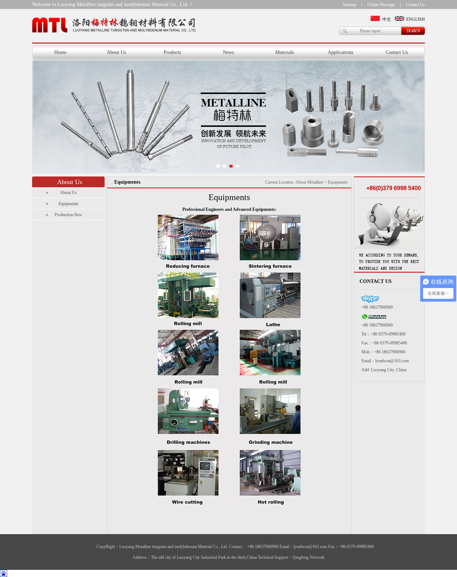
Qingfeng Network (308, 557)
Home (60, 52)
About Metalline (309, 182)
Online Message (381, 4)
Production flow (68, 214)
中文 (386, 19)
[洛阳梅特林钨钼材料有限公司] (228, 116)
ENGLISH (415, 19)
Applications (340, 52)
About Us (116, 52)
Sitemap (349, 4)
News (228, 52)
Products (172, 52)
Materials (284, 52)
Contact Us (415, 4)
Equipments (69, 203)
